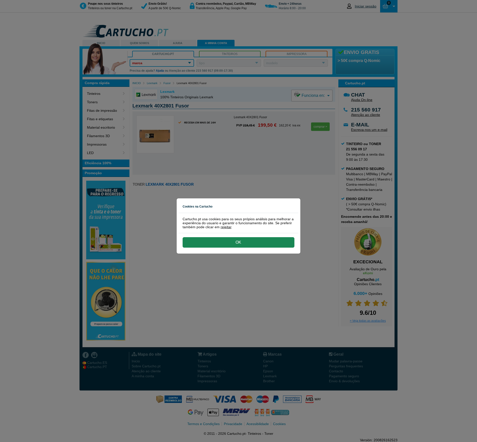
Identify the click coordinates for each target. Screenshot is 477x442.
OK (238, 242)
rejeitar (226, 227)
